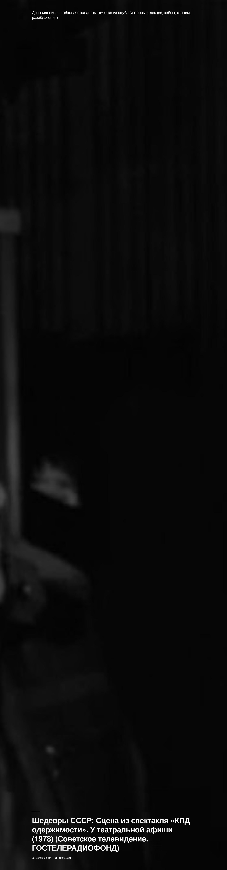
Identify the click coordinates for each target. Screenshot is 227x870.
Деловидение (43, 12)
